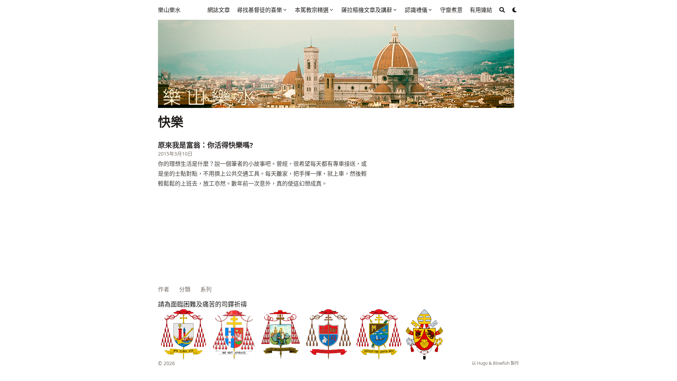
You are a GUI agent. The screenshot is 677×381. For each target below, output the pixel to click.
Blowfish (501, 363)
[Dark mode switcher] (515, 10)
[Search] (502, 10)
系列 (206, 289)
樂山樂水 (169, 10)
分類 (184, 289)
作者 (163, 289)
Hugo (482, 363)
